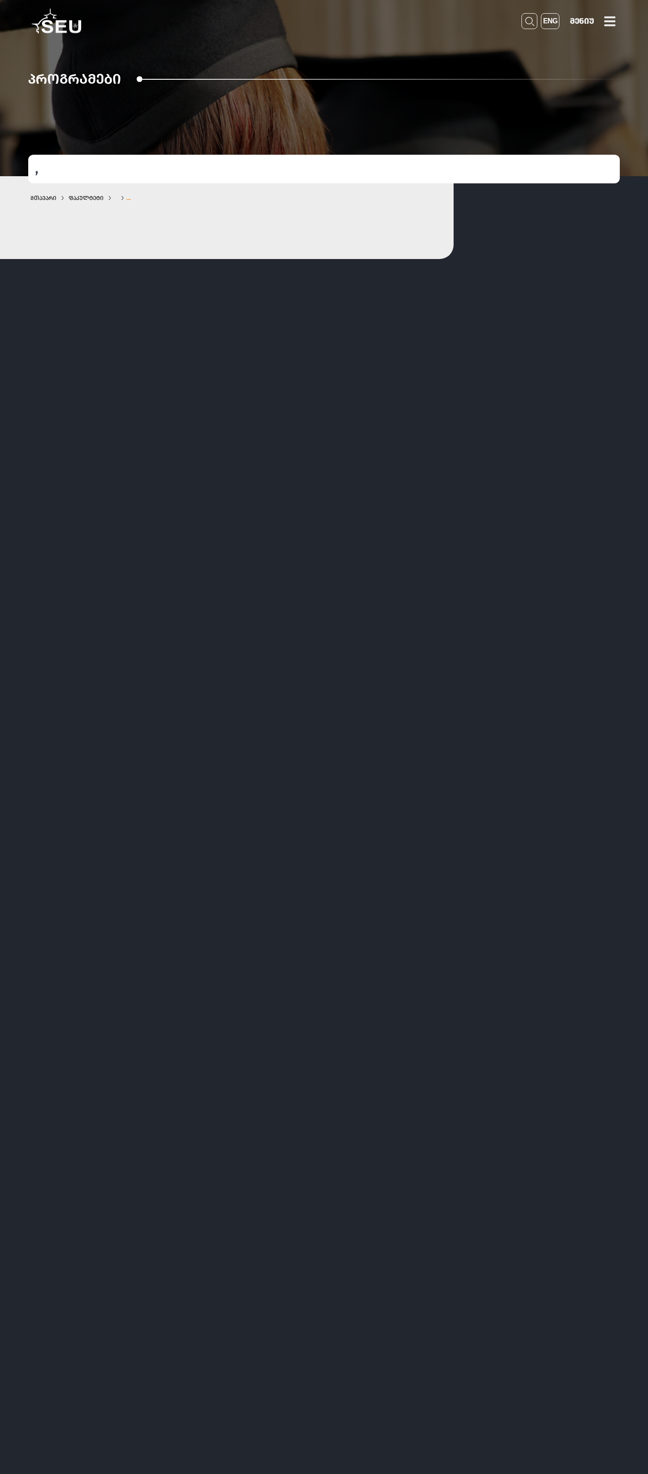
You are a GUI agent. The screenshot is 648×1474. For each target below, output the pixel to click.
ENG (550, 21)
